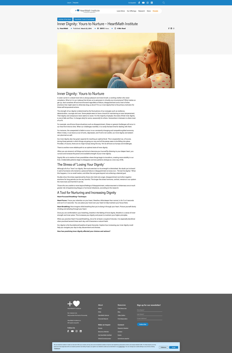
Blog (119, 312)
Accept (173, 347)
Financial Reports (103, 319)
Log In (69, 2)
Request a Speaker (123, 328)
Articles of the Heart (65, 19)
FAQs (99, 312)
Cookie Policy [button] (121, 346)
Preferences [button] (57, 348)
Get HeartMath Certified (105, 335)
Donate (155, 11)
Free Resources (122, 308)
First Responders (122, 319)
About (100, 308)
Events (119, 335)
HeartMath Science (103, 315)
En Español (132, 3)
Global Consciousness (104, 338)
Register (75, 2)
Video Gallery (121, 315)
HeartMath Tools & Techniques (84, 19)
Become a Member (103, 331)
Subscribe (142, 324)
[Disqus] (116, 264)
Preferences (163, 347)
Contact (120, 331)
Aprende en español (123, 338)
